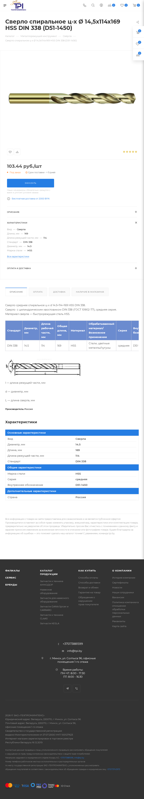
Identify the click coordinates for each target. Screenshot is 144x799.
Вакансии (118, 597)
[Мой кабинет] (101, 5)
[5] (135, 152)
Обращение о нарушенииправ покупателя (88, 601)
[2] (126, 152)
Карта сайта (119, 626)
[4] (132, 152)
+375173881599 (73, 644)
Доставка (59, 292)
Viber (76, 688)
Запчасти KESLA (49, 623)
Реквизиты (118, 621)
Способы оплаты (88, 577)
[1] (123, 152)
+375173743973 (113, 769)
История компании (123, 577)
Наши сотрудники (123, 592)
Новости (117, 587)
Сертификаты (120, 582)
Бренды (11, 584)
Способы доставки (89, 582)
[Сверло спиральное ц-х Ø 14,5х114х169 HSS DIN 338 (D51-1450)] (72, 98)
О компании (122, 570)
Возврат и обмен (88, 587)
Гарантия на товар (89, 592)
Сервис (10, 577)
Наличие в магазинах (90, 292)
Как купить (87, 570)
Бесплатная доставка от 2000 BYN (31, 198)
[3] (129, 152)
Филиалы (12, 570)
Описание (16, 292)
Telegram (67, 688)
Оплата (38, 292)
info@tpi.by (74, 651)
